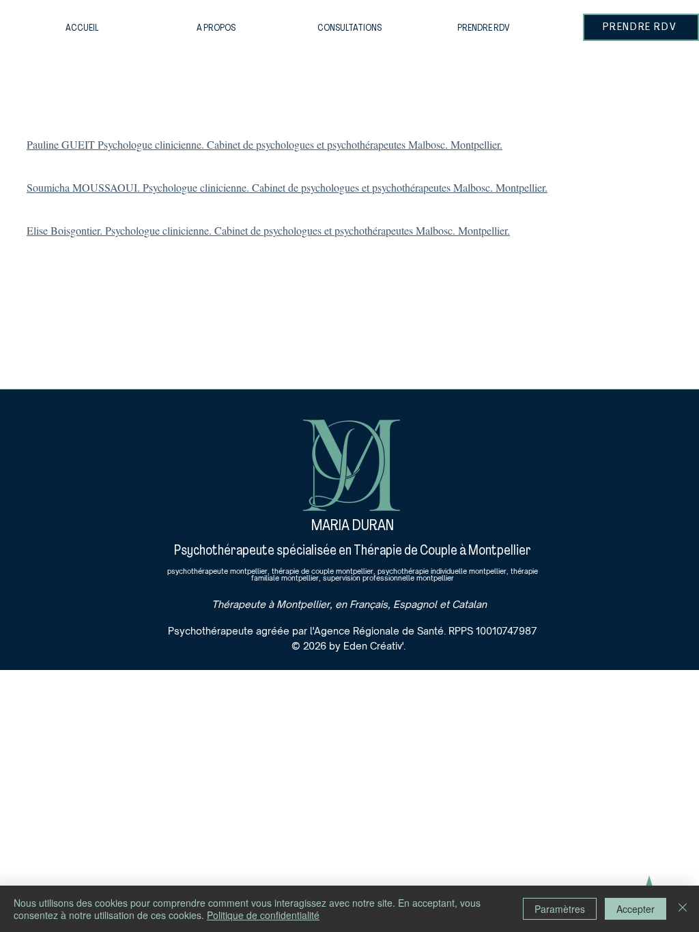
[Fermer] (682, 909)
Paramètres (559, 909)
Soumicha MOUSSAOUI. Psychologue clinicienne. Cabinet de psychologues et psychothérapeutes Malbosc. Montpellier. (287, 187)
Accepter (635, 909)
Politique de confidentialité (263, 915)
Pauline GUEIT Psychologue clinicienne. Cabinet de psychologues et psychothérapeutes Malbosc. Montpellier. (264, 144)
